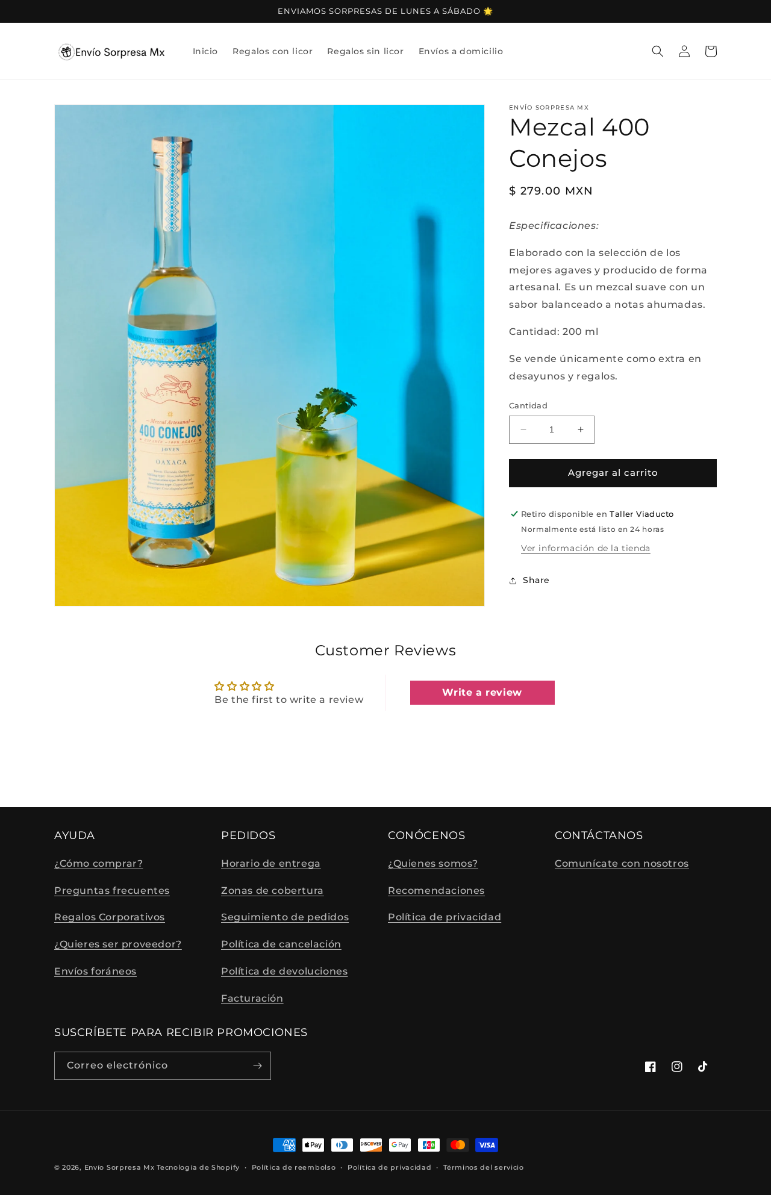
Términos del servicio (483, 1167)
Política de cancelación (281, 944)
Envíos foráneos (95, 971)
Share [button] (536, 580)
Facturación (252, 998)
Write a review (482, 692)
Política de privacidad (444, 917)
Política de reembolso (294, 1167)
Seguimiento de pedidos (285, 917)
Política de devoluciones (284, 971)
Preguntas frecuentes (112, 890)
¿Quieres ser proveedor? (118, 944)
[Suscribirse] (257, 1066)
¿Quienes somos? (433, 863)
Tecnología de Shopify (198, 1167)
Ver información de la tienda (586, 548)
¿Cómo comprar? (98, 863)
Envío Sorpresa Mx (119, 1167)
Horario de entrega (271, 863)
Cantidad (528, 405)
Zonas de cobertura (272, 890)
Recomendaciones (436, 890)
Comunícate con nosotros (622, 863)
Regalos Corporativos (109, 917)
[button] (658, 51)
